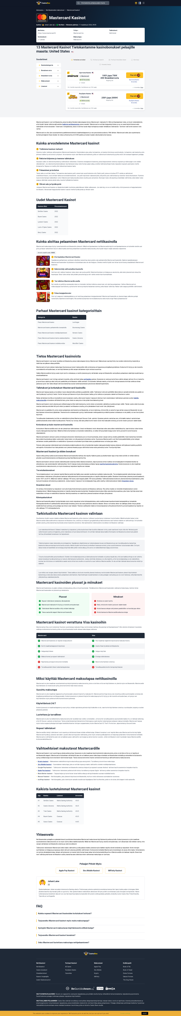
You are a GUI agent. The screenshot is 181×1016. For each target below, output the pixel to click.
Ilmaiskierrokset (41, 973)
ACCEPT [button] (145, 1013)
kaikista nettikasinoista (70, 124)
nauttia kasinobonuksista (109, 464)
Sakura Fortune (128, 976)
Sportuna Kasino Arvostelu (134, 81)
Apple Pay (97, 967)
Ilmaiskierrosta (46, 76)
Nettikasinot (40, 967)
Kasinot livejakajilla (42, 976)
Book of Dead (127, 970)
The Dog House (128, 980)
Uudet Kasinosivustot (43, 980)
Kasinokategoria (47, 65)
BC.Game (68, 967)
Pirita (141, 87)
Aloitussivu (39, 10)
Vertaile (83, 83)
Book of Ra (126, 967)
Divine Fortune (128, 973)
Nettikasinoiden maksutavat (55, 10)
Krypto (96, 973)
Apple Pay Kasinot (66, 870)
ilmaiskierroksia (127, 481)
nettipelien (87, 379)
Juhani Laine (48, 25)
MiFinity (96, 976)
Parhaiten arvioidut (79, 60)
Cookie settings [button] (125, 1013)
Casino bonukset (41, 970)
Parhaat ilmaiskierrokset (118, 60)
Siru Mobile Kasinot (91, 870)
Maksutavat (45, 81)
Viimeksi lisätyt (106, 64)
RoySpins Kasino (70, 970)
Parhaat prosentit (98, 60)
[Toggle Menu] (143, 3)
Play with (133, 75)
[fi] (140, 3)
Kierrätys (136, 60)
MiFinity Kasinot (115, 870)
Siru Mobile (97, 970)
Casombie (68, 973)
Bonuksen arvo (46, 70)
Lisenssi (44, 86)
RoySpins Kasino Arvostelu (134, 101)
